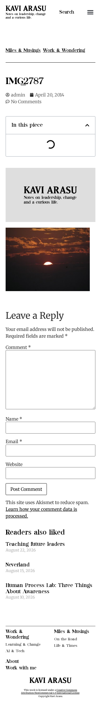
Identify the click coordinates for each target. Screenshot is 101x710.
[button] (90, 12)
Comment (18, 347)
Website (14, 464)
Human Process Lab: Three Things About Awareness (49, 588)
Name (14, 419)
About (12, 661)
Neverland (17, 565)
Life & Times (65, 645)
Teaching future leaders (35, 544)
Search (66, 12)
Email (14, 441)
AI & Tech (15, 651)
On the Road (65, 639)
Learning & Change (23, 644)
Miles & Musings (71, 631)
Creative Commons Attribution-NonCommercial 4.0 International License (50, 691)
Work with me (21, 668)
